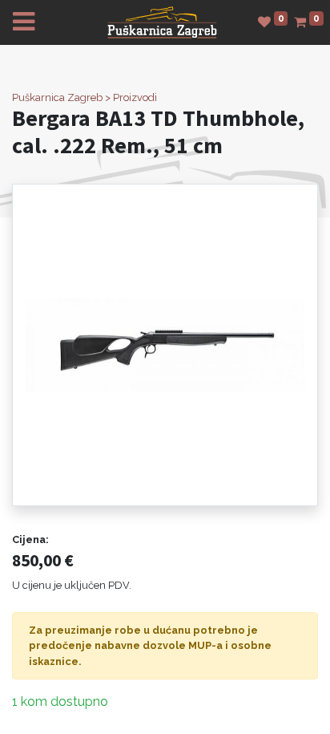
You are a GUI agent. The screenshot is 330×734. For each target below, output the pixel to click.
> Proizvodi (131, 97)
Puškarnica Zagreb (57, 97)
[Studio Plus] (162, 21)
